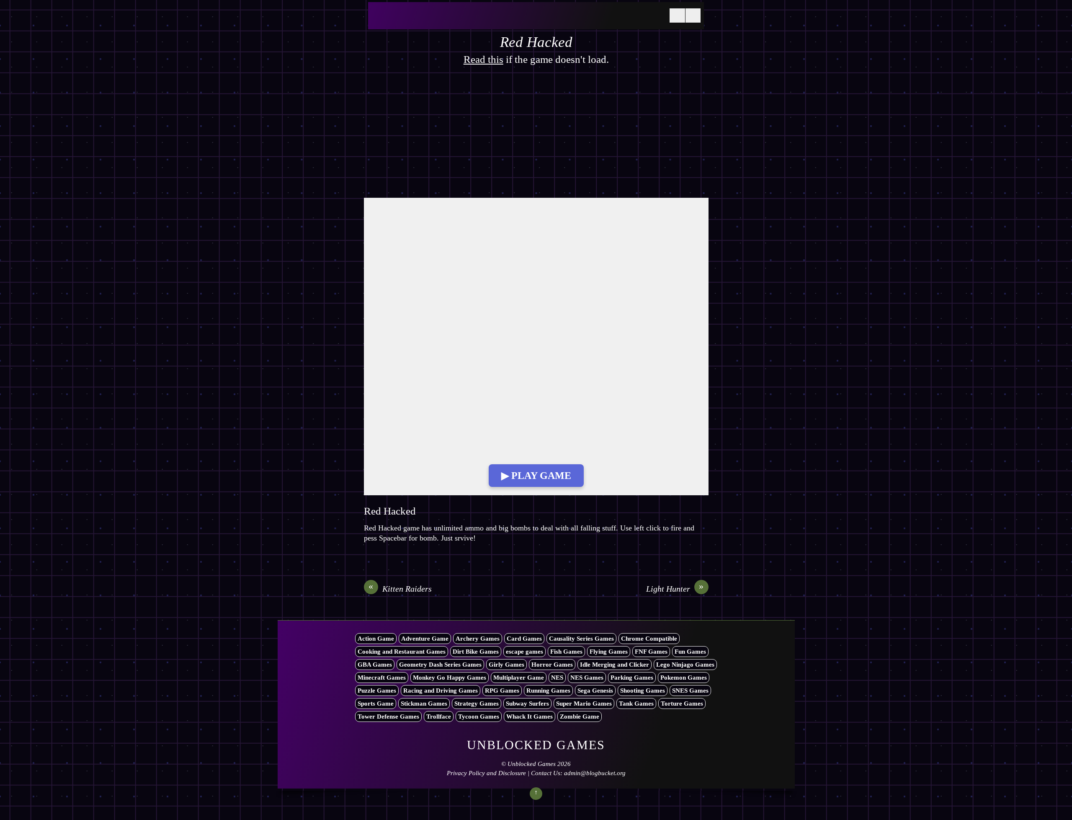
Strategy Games (476, 703)
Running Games (548, 690)
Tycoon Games (478, 716)
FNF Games (651, 651)
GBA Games (375, 664)
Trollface (438, 716)
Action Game (376, 638)
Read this (483, 59)
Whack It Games (529, 716)
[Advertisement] (536, 135)
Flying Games (609, 651)
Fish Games (566, 651)
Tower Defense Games (388, 716)
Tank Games (636, 703)
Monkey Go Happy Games (449, 677)
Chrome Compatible (649, 638)
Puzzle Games (377, 690)
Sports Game (376, 703)
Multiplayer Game (518, 677)
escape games (524, 651)
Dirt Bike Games (476, 651)
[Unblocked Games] (435, 20)
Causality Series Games (581, 638)
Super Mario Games (584, 703)
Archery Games (478, 638)
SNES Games (690, 690)
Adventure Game (424, 638)
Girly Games (506, 664)
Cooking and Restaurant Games (402, 651)
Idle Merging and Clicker (614, 664)
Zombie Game (579, 716)
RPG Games (502, 690)
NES (557, 677)
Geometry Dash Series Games (440, 664)
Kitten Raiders (400, 588)
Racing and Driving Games (440, 690)
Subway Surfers (527, 703)
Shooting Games (642, 690)
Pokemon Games (683, 677)
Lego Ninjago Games (685, 664)
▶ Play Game (536, 475)
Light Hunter (675, 588)
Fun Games (690, 651)
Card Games (524, 638)
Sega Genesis (595, 690)
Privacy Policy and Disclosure (486, 773)
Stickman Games (424, 703)
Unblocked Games (532, 764)
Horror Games (552, 664)
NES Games (586, 677)
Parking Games (632, 677)
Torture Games (682, 703)
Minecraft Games (382, 677)
